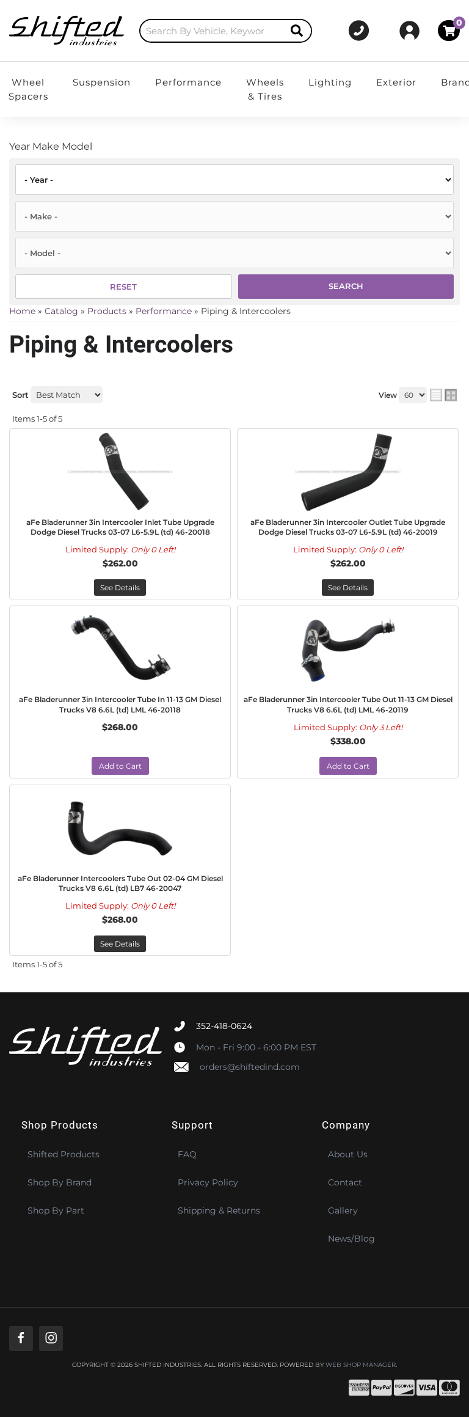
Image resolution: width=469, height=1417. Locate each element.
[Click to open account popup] (409, 30)
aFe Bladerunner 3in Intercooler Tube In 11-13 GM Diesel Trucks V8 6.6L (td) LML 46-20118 (120, 704)
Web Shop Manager (360, 1365)
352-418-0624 (224, 1025)
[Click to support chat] (359, 30)
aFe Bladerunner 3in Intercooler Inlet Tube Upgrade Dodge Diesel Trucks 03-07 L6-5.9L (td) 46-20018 (120, 527)
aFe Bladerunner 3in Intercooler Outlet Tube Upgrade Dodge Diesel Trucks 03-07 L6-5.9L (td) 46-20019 (347, 527)
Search (346, 286)
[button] (225, 31)
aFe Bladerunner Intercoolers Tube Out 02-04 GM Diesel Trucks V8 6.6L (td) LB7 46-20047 (120, 883)
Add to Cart (120, 766)
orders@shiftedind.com (250, 1067)
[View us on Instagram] (51, 1338)
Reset (123, 286)
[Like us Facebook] (21, 1338)
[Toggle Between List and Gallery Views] (443, 395)
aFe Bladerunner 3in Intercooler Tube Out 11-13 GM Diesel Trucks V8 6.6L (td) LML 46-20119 (348, 704)
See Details (120, 587)
